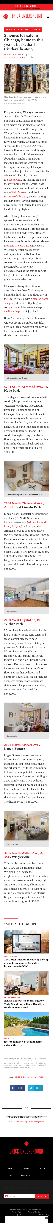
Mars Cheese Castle (19, 245)
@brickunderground (17, 1122)
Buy (10, 1168)
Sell (43, 1168)
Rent (26, 1168)
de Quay (16, 526)
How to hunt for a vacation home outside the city (23, 1043)
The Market (9, 1038)
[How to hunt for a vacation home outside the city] (26, 1024)
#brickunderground (36, 1122)
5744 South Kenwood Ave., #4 (25, 387)
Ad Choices (10, 1215)
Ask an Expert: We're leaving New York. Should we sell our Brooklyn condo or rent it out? (24, 1004)
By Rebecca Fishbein (13, 55)
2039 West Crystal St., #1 (22, 620)
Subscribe (41, 1196)
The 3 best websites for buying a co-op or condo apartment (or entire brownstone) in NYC (26, 963)
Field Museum (19, 192)
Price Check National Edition (23, 30)
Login (22, 1215)
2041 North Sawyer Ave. (21, 745)
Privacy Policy (17, 1212)
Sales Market (10, 956)
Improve (26, 1175)
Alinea (32, 522)
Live (10, 1175)
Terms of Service (34, 1212)
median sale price (14, 311)
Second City (14, 179)
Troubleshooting (12, 997)
